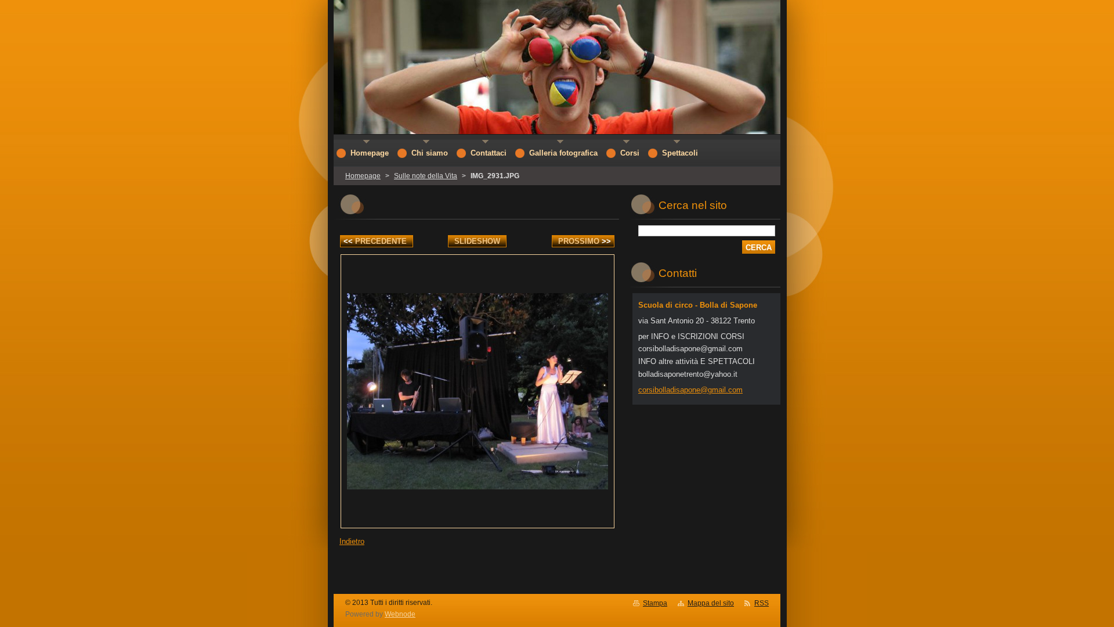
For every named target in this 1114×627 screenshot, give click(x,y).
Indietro (351, 541)
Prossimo (584, 241)
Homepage (363, 175)
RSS (761, 603)
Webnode (400, 614)
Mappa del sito (711, 603)
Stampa (655, 603)
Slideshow (477, 241)
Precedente (375, 241)
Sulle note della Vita (425, 175)
